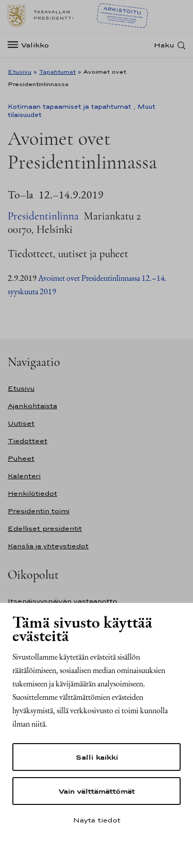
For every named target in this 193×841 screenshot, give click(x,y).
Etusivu (19, 71)
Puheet (21, 458)
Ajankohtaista (32, 405)
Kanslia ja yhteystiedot (48, 546)
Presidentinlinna (43, 216)
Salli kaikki (97, 757)
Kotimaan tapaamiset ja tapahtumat (69, 107)
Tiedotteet (27, 440)
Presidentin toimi (38, 511)
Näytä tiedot (96, 820)
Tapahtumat (57, 71)
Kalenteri (24, 476)
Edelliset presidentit (45, 528)
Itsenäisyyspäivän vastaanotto (62, 601)
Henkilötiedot (32, 493)
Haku (164, 45)
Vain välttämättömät (97, 791)
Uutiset (21, 423)
